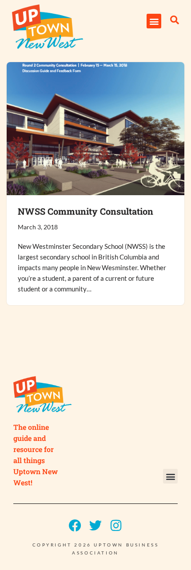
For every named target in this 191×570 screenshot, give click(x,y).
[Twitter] (95, 525)
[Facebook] (75, 525)
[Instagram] (116, 525)
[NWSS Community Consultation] (95, 128)
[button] (154, 21)
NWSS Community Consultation (85, 211)
